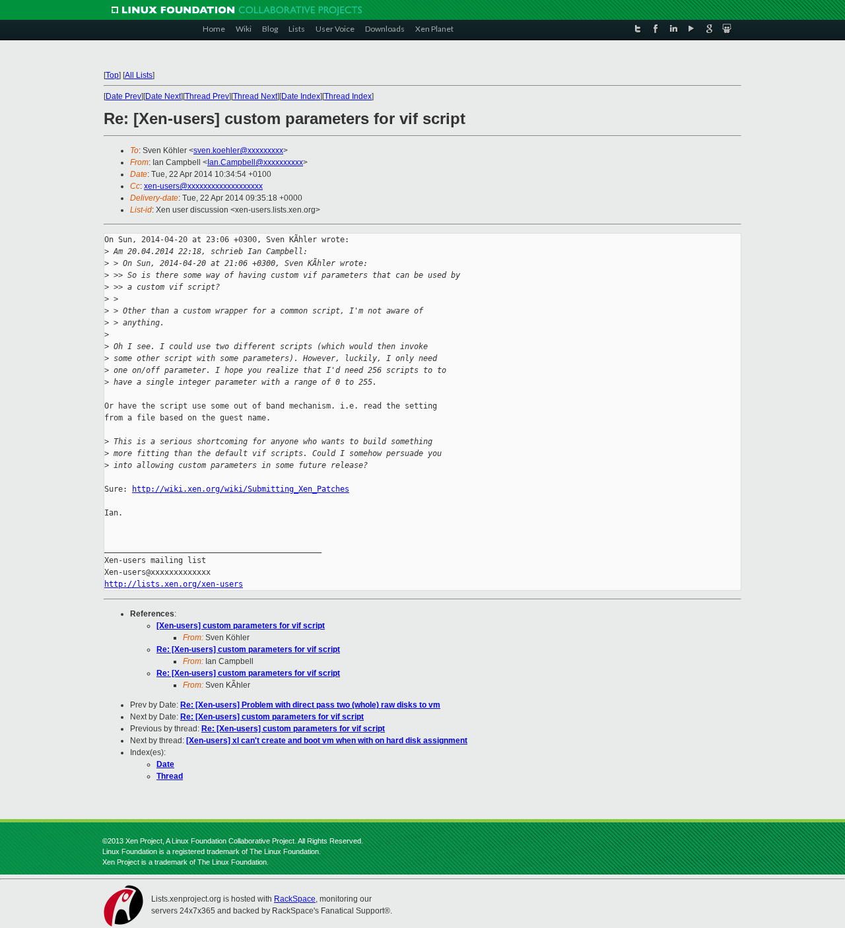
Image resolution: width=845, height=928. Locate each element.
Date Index (300, 96)
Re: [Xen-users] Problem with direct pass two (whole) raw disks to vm (310, 705)
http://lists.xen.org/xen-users (173, 584)
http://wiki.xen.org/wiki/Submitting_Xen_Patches (240, 489)
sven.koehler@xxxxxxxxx (238, 150)
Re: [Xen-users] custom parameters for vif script (248, 649)
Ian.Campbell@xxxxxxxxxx (255, 162)
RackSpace (295, 899)
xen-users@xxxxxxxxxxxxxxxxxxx (203, 186)
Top (112, 75)
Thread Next (255, 96)
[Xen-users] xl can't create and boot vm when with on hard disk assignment (326, 740)
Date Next (163, 96)
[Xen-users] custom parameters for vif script (240, 625)
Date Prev (123, 96)
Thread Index (348, 96)
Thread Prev (207, 96)
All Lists (138, 75)
